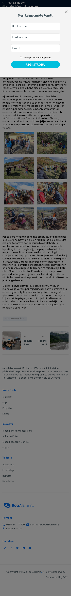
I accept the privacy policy (36, 57)
